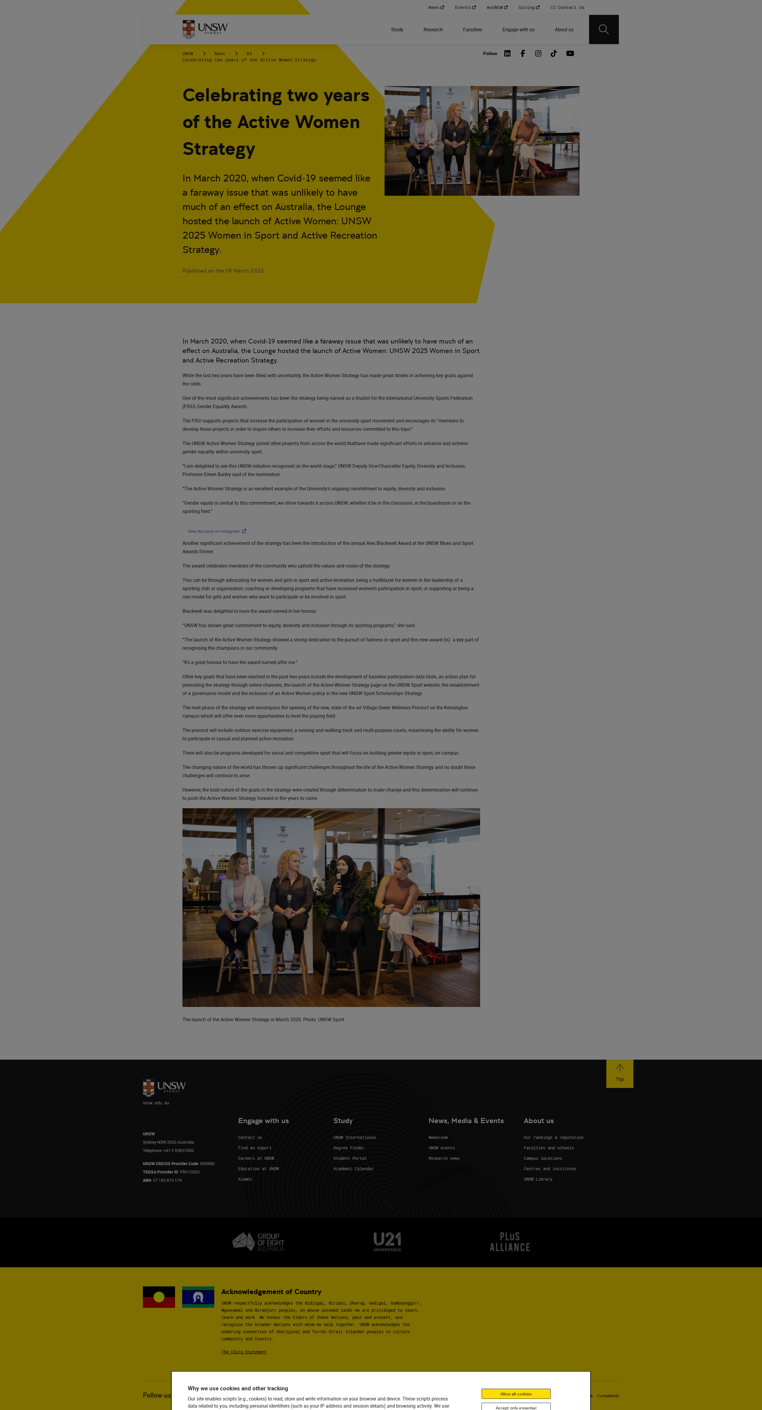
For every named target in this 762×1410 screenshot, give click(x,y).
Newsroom (438, 1137)
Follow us (157, 1395)
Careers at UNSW (256, 1158)
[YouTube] (569, 53)
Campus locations (543, 1158)
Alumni (245, 1179)
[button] (619, 1074)
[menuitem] (398, 29)
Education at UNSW (258, 1168)
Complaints (608, 1395)
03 (249, 53)
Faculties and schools (549, 1148)
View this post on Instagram (218, 531)
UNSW (187, 53)
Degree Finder (348, 1148)
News (220, 53)
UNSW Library (538, 1179)
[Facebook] (523, 53)
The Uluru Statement (244, 1352)
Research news (444, 1158)
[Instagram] (538, 53)
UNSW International (354, 1137)
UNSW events (442, 1148)
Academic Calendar (353, 1168)
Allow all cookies (516, 1393)
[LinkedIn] (507, 53)
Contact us (250, 1137)
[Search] (604, 29)
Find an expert (254, 1148)
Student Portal (350, 1158)
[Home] (205, 29)
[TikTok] (554, 53)
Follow (490, 53)
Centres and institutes (550, 1168)
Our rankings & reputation (553, 1137)
